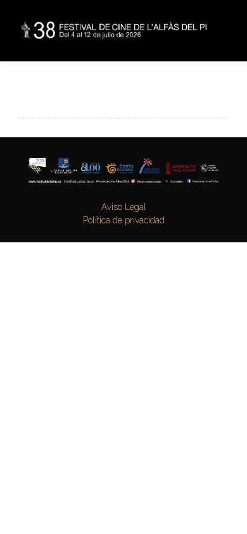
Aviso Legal (123, 207)
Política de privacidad (124, 220)
